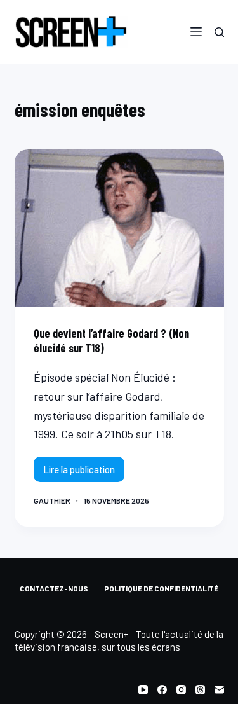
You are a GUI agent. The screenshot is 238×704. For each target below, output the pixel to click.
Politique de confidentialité (161, 588)
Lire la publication (79, 473)
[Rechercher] (219, 32)
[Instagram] (181, 689)
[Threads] (200, 689)
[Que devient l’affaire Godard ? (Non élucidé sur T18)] (119, 228)
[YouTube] (143, 689)
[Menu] (196, 32)
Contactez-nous (54, 588)
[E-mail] (219, 689)
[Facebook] (162, 689)
